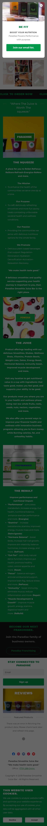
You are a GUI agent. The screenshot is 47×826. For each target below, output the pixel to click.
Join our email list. (23, 47)
